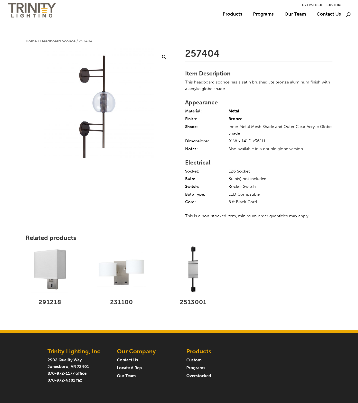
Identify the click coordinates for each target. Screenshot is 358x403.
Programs (263, 14)
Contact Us (329, 14)
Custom (334, 5)
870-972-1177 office (66, 373)
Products (232, 14)
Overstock (312, 5)
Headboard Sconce (57, 41)
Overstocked (198, 375)
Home (31, 41)
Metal (233, 111)
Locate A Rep (129, 367)
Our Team (295, 14)
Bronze (235, 118)
